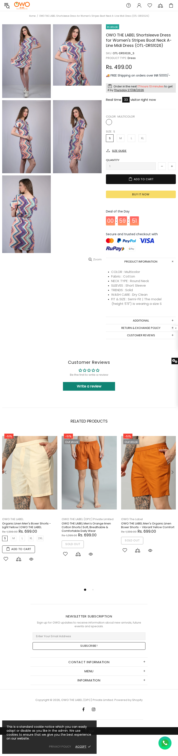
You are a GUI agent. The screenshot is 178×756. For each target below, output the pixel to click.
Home (32, 16)
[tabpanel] (29, 501)
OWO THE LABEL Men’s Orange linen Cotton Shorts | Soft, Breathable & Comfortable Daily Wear (86, 527)
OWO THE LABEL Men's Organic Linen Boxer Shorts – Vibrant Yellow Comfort (147, 525)
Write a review (89, 386)
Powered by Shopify (128, 700)
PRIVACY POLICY (60, 746)
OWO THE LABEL (12, 519)
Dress (132, 58)
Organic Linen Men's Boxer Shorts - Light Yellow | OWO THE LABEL (26, 525)
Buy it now (141, 194)
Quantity (112, 160)
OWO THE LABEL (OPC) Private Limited (22, 5)
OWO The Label (132, 519)
